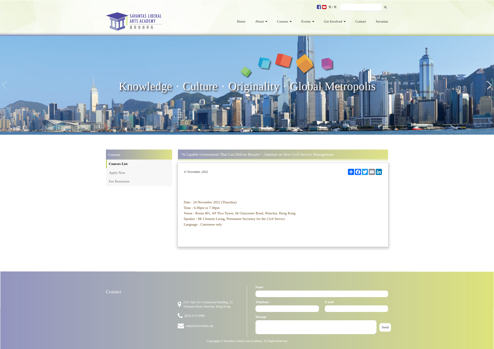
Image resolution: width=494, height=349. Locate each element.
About (259, 21)
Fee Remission (119, 181)
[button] (489, 85)
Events (306, 21)
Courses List (118, 164)
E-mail (329, 302)
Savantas (382, 21)
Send (385, 327)
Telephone (262, 302)
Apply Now (117, 173)
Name (259, 287)
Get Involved (333, 21)
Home (241, 21)
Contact (360, 21)
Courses (282, 21)
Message (260, 317)
